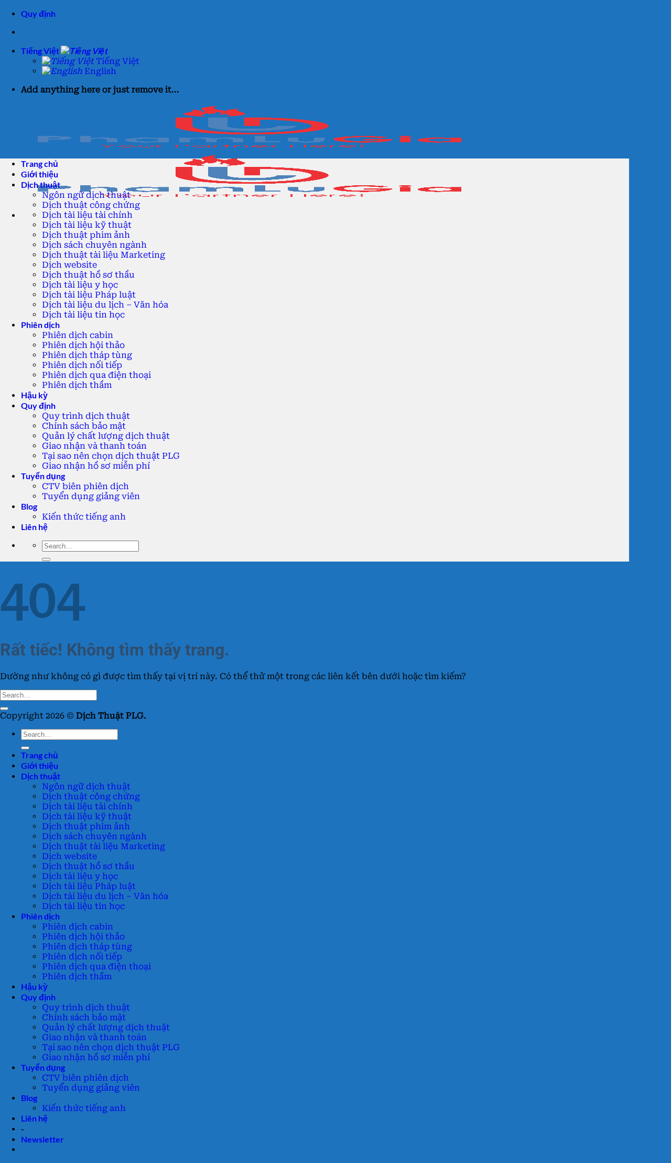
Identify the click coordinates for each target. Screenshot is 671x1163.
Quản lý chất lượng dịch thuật (106, 436)
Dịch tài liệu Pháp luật (89, 295)
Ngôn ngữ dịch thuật (86, 195)
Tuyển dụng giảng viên (91, 496)
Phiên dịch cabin (77, 335)
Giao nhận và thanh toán (94, 446)
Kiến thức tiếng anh (84, 517)
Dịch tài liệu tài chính (87, 215)
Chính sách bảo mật (84, 426)
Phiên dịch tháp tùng (87, 355)
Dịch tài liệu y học (80, 285)
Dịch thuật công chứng (91, 205)
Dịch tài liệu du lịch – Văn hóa (105, 305)
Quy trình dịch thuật (86, 416)
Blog (29, 506)
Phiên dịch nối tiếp (82, 365)
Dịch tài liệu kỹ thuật (87, 225)
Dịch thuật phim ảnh (86, 235)
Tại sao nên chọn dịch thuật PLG (111, 456)
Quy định (38, 13)
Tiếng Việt (41, 51)
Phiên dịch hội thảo (83, 345)
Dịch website (69, 265)
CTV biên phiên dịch (85, 486)
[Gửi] (46, 559)
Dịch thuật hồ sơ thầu (88, 275)
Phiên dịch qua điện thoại (96, 375)
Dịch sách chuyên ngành (94, 245)
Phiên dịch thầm (77, 385)
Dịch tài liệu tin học (83, 315)
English (99, 71)
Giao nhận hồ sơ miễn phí (96, 466)
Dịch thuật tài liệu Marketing (103, 255)
